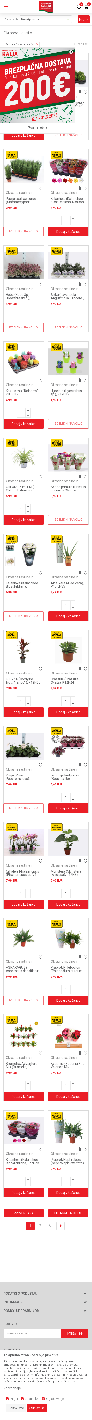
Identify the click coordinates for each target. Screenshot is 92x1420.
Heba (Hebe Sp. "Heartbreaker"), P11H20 (18, 298)
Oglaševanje (55, 1399)
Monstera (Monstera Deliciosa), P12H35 (66, 873)
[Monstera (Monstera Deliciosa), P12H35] (68, 842)
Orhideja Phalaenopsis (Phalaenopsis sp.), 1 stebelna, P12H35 (22, 875)
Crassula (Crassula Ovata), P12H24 (65, 680)
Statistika (32, 1399)
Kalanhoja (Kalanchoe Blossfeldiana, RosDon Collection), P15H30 (22, 1163)
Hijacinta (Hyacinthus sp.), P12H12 (66, 392)
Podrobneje (12, 1388)
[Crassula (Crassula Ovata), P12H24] (68, 650)
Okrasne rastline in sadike (19, 194)
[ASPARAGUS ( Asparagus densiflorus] (24, 938)
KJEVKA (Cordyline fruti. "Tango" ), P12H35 (23, 680)
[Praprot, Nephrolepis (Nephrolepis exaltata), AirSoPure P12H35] (68, 1131)
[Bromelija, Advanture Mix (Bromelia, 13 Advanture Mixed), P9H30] (24, 1034)
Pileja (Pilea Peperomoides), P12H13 (18, 779)
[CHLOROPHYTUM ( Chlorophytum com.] (24, 458)
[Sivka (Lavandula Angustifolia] (68, 266)
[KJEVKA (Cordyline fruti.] (24, 650)
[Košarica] (86, 7)
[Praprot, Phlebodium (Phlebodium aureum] (68, 938)
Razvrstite (11, 19)
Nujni (14, 1399)
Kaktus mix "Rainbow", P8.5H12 (22, 392)
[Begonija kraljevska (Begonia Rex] (68, 746)
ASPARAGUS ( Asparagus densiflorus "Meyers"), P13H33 (22, 971)
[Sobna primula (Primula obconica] (68, 458)
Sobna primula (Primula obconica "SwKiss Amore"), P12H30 (68, 490)
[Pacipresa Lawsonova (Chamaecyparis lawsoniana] (24, 169)
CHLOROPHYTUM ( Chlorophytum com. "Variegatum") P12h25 (22, 490)
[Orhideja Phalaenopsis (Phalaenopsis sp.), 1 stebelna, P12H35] (24, 842)
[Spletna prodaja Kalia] (46, 6)
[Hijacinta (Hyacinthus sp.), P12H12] (68, 362)
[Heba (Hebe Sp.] (24, 266)
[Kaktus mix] (24, 362)
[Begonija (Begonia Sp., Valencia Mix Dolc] (68, 1034)
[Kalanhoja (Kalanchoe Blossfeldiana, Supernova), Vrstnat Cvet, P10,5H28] (24, 554)
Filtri (82, 19)
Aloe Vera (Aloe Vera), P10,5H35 (67, 584)
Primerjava (24, 1213)
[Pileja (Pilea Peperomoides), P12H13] (24, 746)
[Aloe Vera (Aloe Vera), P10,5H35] (68, 554)
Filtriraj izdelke (68, 1213)
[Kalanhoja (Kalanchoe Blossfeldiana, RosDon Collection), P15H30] (24, 1131)
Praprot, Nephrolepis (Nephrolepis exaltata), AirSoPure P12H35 (67, 1163)
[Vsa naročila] (37, 85)
